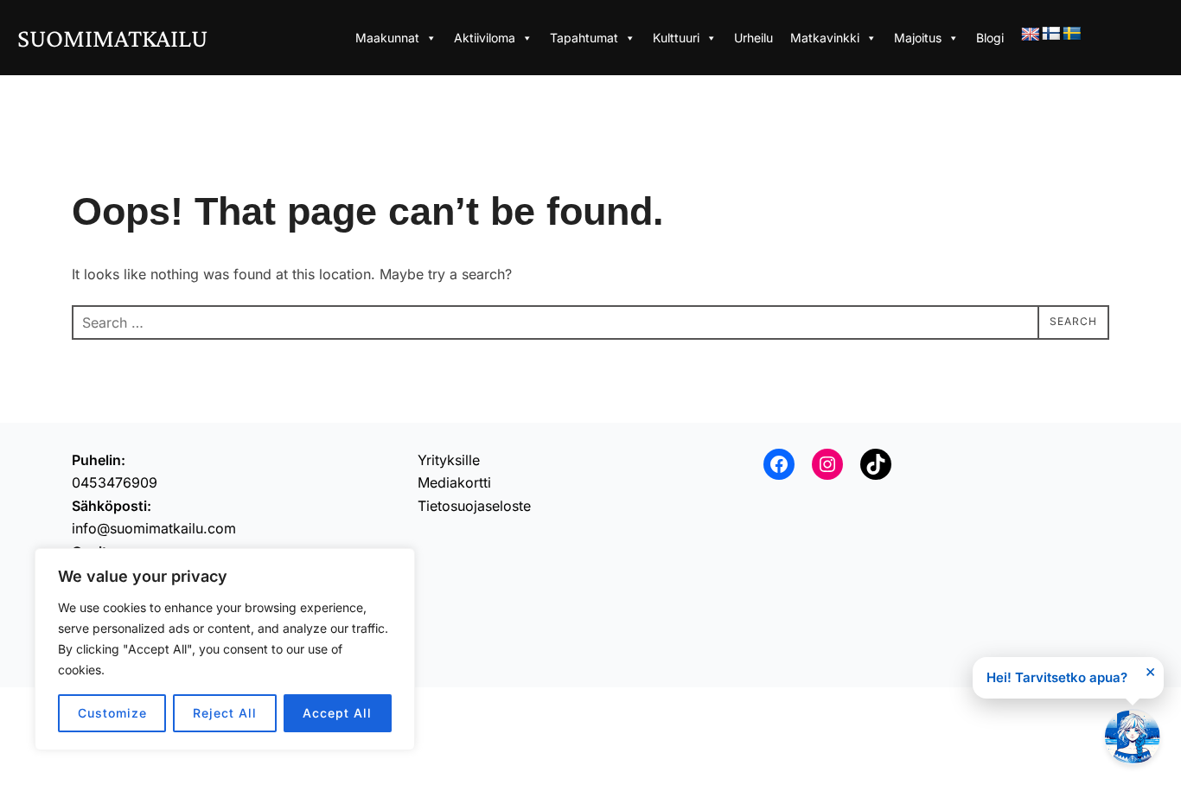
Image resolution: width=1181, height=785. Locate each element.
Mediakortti (454, 482)
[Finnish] (1051, 34)
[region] (225, 649)
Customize (112, 712)
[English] (1030, 35)
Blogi (990, 37)
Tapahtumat (584, 37)
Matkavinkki (824, 37)
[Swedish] (1072, 34)
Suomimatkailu (112, 37)
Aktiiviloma (484, 37)
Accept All (337, 712)
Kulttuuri (676, 37)
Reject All (225, 712)
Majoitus (918, 37)
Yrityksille (449, 460)
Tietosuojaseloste (474, 505)
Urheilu (753, 37)
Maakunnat (387, 37)
